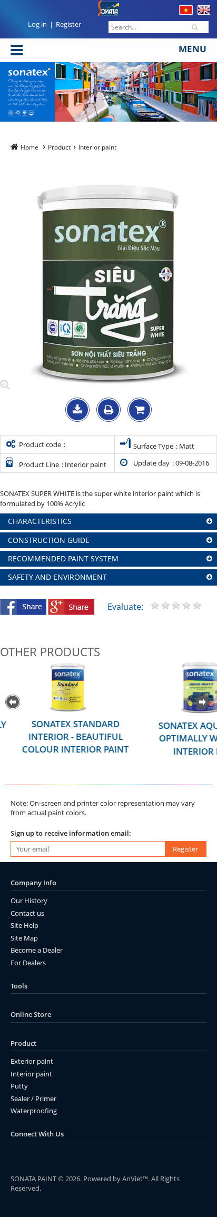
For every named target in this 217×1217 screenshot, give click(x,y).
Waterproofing (34, 1110)
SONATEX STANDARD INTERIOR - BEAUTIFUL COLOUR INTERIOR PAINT (63, 737)
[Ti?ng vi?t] (185, 12)
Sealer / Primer (33, 1098)
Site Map (24, 938)
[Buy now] (139, 410)
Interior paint (31, 1074)
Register (68, 24)
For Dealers (28, 962)
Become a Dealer (37, 950)
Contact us (27, 913)
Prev (13, 702)
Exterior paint (32, 1061)
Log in (37, 24)
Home (29, 147)
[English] (204, 12)
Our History (29, 900)
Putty (19, 1086)
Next (203, 702)
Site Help (24, 925)
